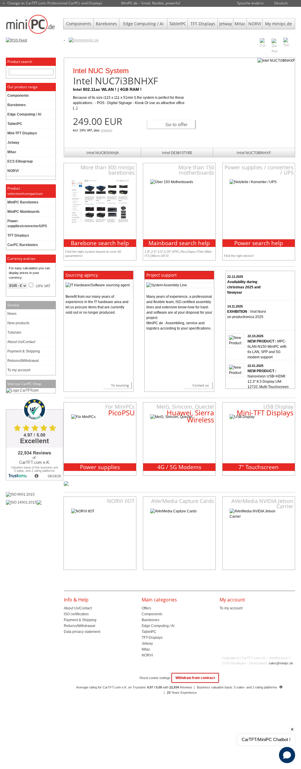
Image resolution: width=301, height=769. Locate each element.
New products (18, 323)
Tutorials (14, 332)
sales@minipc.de (281, 663)
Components (78, 23)
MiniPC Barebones (23, 202)
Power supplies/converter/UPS (27, 223)
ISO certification (76, 614)
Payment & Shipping (23, 351)
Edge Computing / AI (143, 23)
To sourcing (120, 385)
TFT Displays (18, 235)
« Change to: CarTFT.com (52, 3)
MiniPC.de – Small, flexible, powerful (150, 3)
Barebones (106, 23)
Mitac (240, 23)
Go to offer (176, 124)
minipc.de (91, 40)
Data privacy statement (82, 632)
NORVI (254, 23)
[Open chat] (287, 755)
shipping (106, 130)
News (11, 314)
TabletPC (177, 23)
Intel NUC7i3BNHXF (115, 80)
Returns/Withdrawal (23, 361)
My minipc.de (278, 23)
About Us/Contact (21, 342)
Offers (146, 608)
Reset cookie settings (155, 678)
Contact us (201, 385)
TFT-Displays (202, 23)
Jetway (225, 23)
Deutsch (281, 3)
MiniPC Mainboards (23, 212)
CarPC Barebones (22, 245)
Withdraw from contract (195, 678)
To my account (18, 370)
